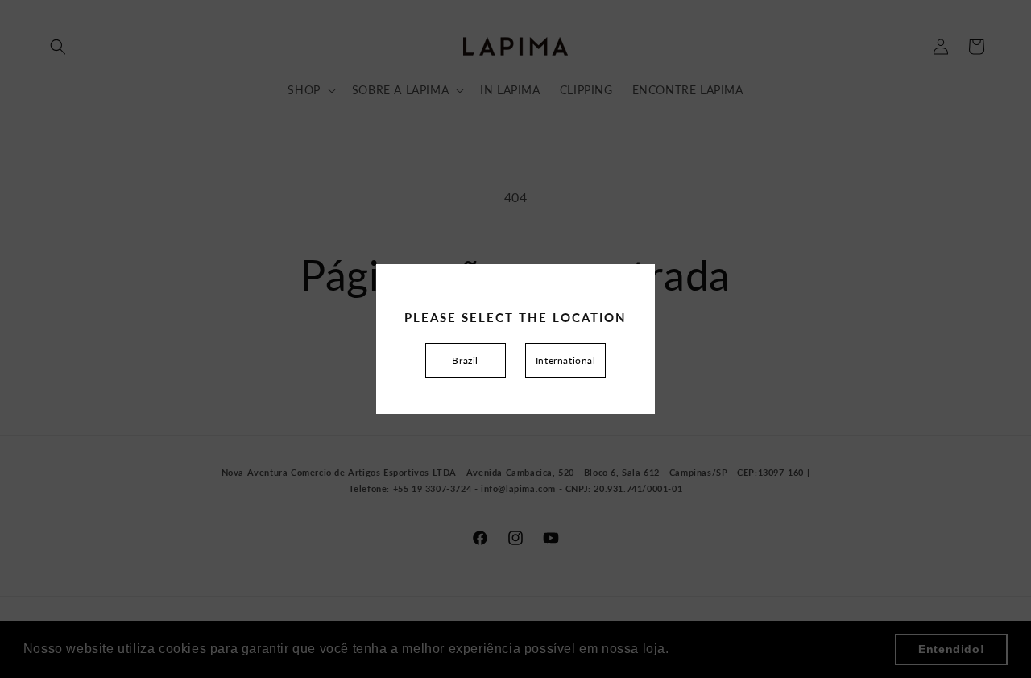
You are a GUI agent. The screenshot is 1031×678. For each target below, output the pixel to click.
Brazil (465, 360)
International (566, 360)
